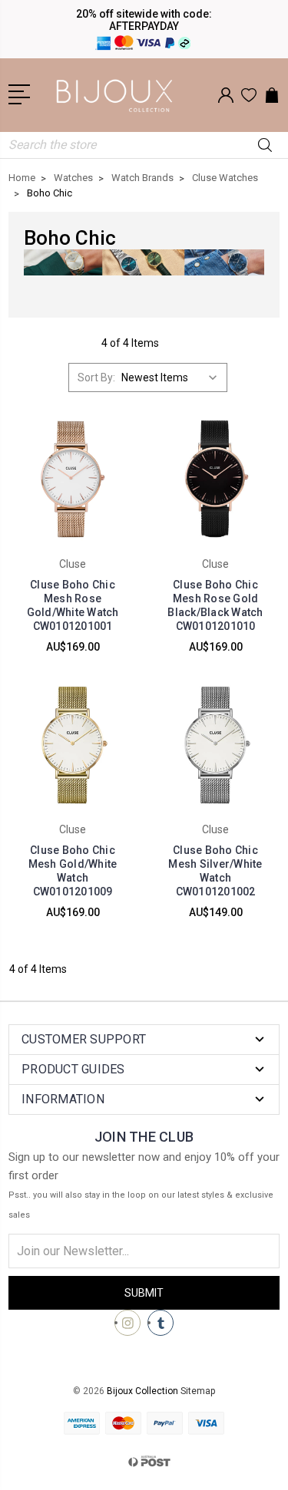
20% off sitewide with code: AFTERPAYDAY (144, 20)
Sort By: (96, 377)
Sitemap (197, 1391)
